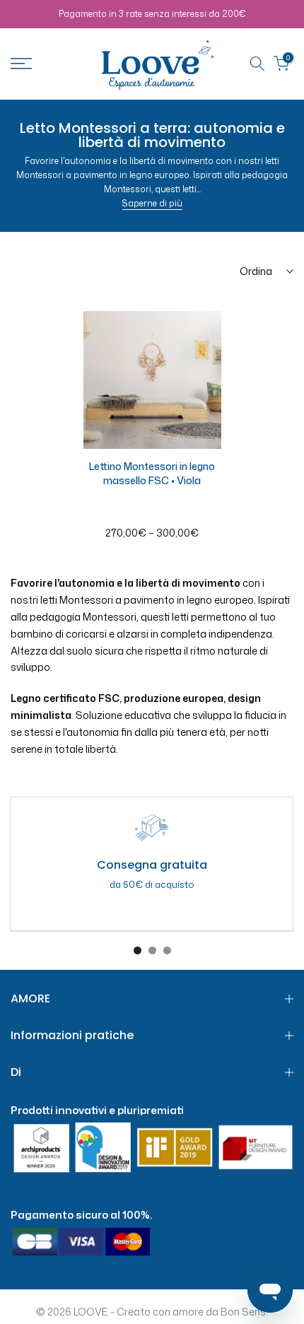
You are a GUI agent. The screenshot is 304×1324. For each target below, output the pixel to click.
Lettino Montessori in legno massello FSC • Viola (152, 473)
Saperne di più (152, 203)
